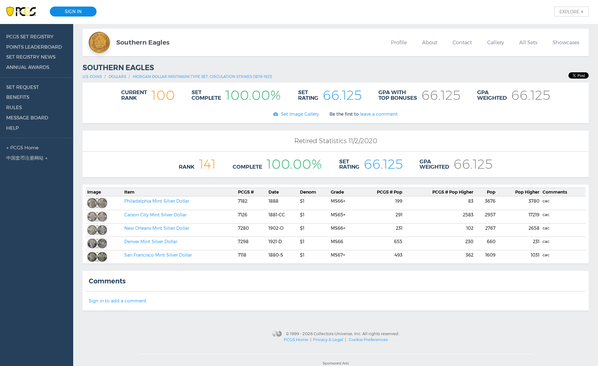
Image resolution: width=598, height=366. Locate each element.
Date (273, 192)
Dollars (117, 76)
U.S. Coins (92, 76)
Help (12, 128)
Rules (14, 107)
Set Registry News (30, 57)
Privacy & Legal (328, 339)
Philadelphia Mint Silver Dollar (156, 201)
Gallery (495, 42)
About (429, 42)
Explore (571, 11)
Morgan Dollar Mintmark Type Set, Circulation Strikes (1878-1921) (202, 76)
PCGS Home (296, 339)
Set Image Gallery (300, 114)
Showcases (566, 42)
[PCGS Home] (24, 11)
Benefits (17, 97)
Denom (308, 192)
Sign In (73, 11)
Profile (399, 42)
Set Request (22, 87)
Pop (389, 192)
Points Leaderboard (34, 47)
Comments (555, 192)
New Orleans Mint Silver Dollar (156, 228)
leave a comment (379, 114)
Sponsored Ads (336, 363)
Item (129, 192)
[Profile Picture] (99, 42)
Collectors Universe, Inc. (337, 333)
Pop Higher (452, 192)
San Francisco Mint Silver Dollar (158, 255)
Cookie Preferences (368, 339)
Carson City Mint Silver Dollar (155, 215)
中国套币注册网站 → (27, 158)
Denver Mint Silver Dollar (150, 241)
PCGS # (246, 192)
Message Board (27, 118)
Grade (337, 192)
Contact (462, 42)
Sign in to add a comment (117, 301)
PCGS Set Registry (30, 37)
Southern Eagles (142, 42)
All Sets (528, 42)
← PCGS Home (22, 148)
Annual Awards (27, 67)
